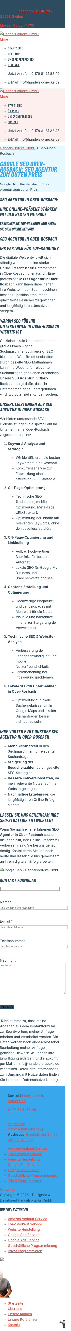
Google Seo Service (23, 1165)
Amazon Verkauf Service (27, 1149)
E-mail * (6, 921)
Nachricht (8, 960)
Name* (5, 902)
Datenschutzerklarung (25, 1129)
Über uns (14, 53)
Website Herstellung (24, 1159)
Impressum (16, 1124)
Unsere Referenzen (21, 59)
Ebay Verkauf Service (25, 1154)
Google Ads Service (23, 1170)
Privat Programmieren (25, 1181)
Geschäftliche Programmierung (32, 1176)
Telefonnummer (12, 941)
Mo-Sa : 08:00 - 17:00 (17, 25)
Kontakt (14, 65)
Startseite (15, 48)
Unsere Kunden (20, 1314)
